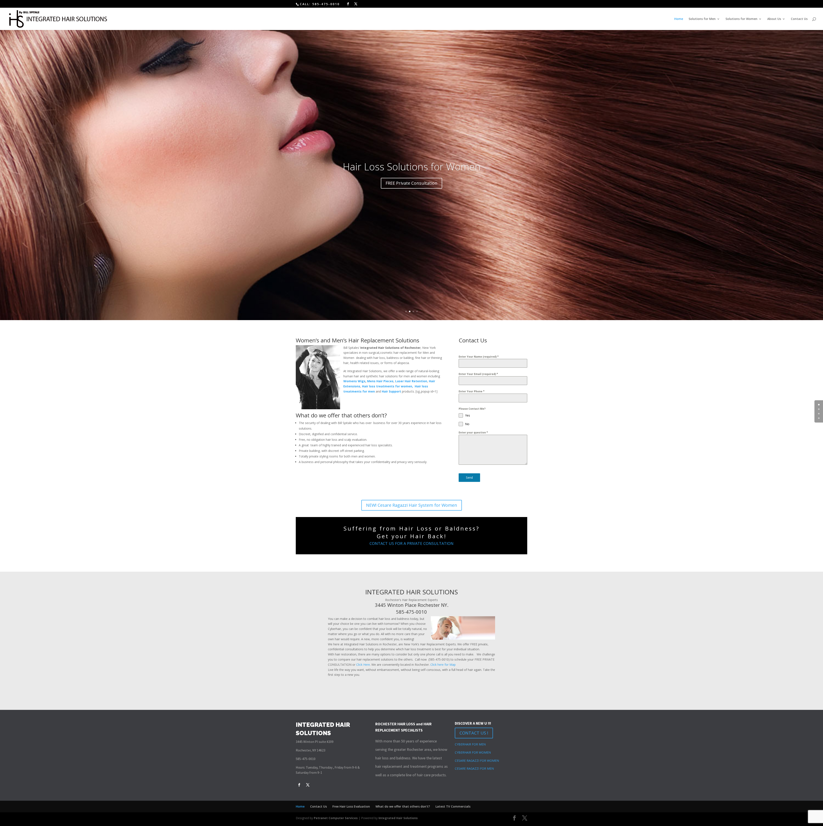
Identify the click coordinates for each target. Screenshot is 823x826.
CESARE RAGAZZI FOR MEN (474, 768)
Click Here (363, 665)
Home (678, 19)
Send (469, 477)
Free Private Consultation (411, 183)
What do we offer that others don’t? (402, 806)
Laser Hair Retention (411, 381)
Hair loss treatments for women (387, 386)
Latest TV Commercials (453, 806)
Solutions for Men (702, 19)
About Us (774, 19)
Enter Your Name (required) (479, 356)
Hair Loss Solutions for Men (411, 166)
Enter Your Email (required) (478, 374)
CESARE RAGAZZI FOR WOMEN (477, 761)
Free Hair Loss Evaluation (351, 806)
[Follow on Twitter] (307, 784)
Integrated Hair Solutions (398, 818)
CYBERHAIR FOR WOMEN (473, 752)
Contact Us (799, 19)
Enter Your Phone (472, 391)
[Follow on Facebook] (299, 784)
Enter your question (473, 432)
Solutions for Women (741, 19)
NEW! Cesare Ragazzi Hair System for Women (411, 505)
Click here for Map (443, 665)
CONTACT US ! (474, 733)
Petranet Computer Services (336, 818)
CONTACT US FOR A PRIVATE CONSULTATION (411, 543)
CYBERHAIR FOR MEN (470, 744)
